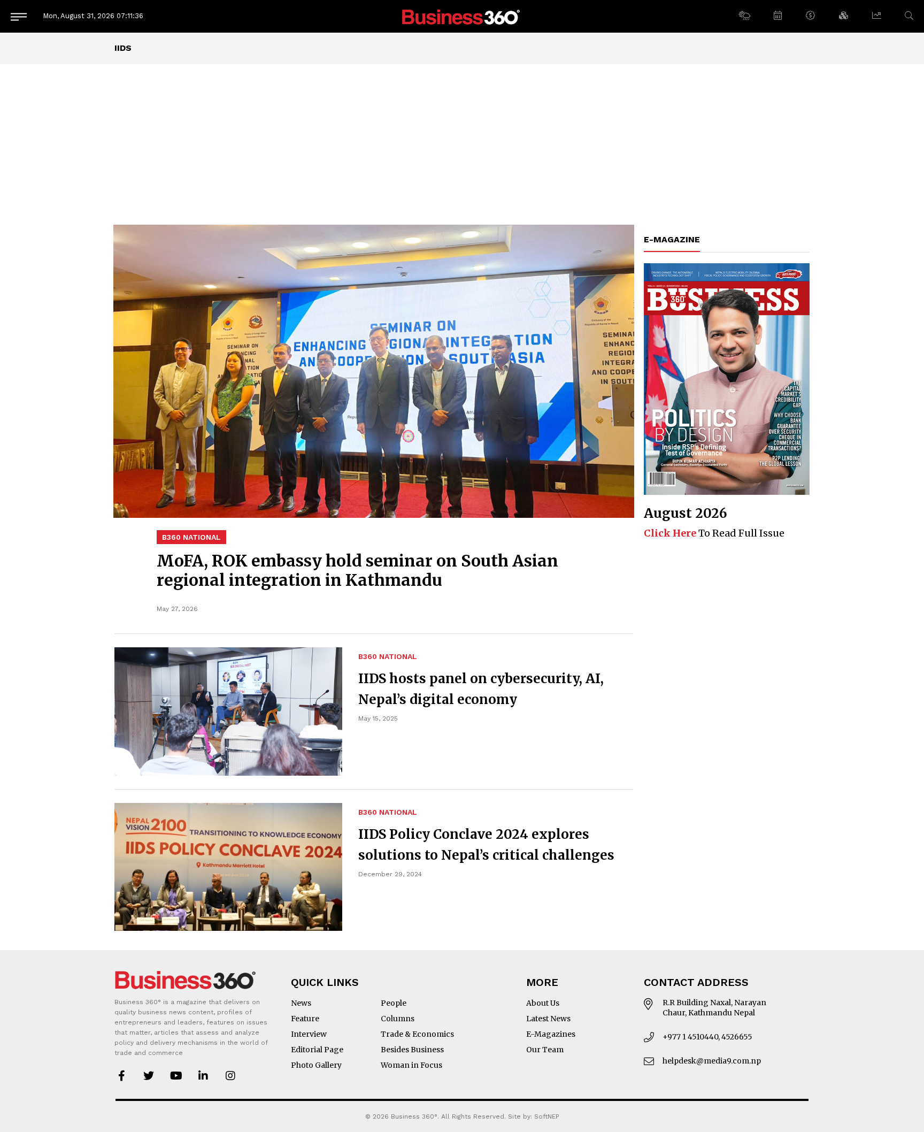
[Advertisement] (462, 144)
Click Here (670, 533)
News (301, 1003)
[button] (744, 16)
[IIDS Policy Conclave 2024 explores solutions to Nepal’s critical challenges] (228, 867)
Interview (309, 1034)
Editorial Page (317, 1049)
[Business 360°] (462, 16)
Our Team (545, 1049)
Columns (397, 1018)
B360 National (191, 537)
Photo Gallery (316, 1065)
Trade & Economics (417, 1034)
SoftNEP (546, 1116)
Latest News (548, 1018)
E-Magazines (550, 1034)
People (393, 1003)
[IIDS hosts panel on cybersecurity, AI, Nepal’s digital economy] (228, 711)
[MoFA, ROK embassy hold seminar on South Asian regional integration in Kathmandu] (373, 371)
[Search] (909, 16)
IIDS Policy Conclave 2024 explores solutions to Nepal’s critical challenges (486, 844)
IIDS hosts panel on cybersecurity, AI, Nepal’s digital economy (481, 689)
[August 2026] (727, 379)
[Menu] (19, 16)
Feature (305, 1018)
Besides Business (412, 1049)
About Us (542, 1003)
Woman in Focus (411, 1065)
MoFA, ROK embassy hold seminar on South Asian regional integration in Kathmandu (357, 570)
